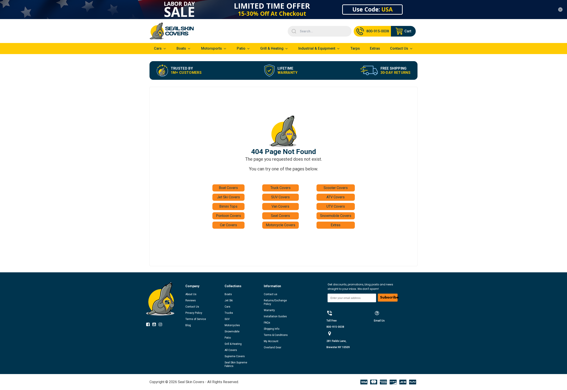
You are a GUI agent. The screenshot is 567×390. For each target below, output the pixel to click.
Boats (228, 294)
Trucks (229, 312)
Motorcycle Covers (280, 225)
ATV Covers (335, 197)
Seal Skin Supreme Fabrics (236, 364)
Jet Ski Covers (228, 197)
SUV (227, 319)
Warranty (269, 310)
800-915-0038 (335, 326)
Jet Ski (229, 300)
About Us (190, 294)
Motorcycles (232, 325)
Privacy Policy (193, 312)
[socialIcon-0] (149, 325)
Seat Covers (280, 216)
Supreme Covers (235, 356)
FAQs (267, 322)
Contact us (270, 294)
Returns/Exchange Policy (275, 302)
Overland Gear (272, 347)
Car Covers (228, 225)
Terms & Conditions (276, 335)
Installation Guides (275, 316)
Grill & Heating (272, 48)
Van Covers (280, 206)
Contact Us (192, 306)
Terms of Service (195, 319)
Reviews (190, 300)
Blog (188, 325)
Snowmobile (232, 331)
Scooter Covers (336, 188)
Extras (335, 225)
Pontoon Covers (228, 216)
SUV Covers (280, 197)
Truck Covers (280, 188)
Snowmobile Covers (335, 216)
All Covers (231, 350)
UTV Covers (335, 206)
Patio (241, 48)
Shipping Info (271, 328)
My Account (271, 341)
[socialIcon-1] (155, 325)
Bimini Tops (228, 206)
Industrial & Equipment (316, 48)
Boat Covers (228, 188)
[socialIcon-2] (162, 325)
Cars (227, 306)
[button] (205, 286)
